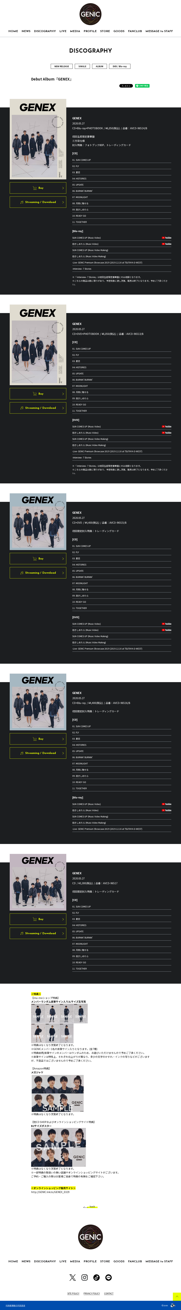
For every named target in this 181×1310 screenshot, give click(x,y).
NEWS (26, 31)
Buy (40, 188)
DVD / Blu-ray (120, 66)
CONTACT (108, 1293)
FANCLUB (135, 31)
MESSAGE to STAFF (159, 31)
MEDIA (75, 31)
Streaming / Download (40, 202)
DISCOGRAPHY (45, 31)
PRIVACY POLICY (92, 1293)
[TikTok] (96, 1277)
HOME (13, 31)
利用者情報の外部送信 (15, 1305)
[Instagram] (84, 1277)
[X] (72, 1277)
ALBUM (99, 66)
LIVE (62, 31)
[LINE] (108, 1277)
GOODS (118, 31)
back (92, 1206)
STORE (105, 31)
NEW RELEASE (61, 66)
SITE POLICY (73, 1293)
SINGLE (82, 66)
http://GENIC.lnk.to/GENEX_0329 (50, 1192)
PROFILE (90, 31)
